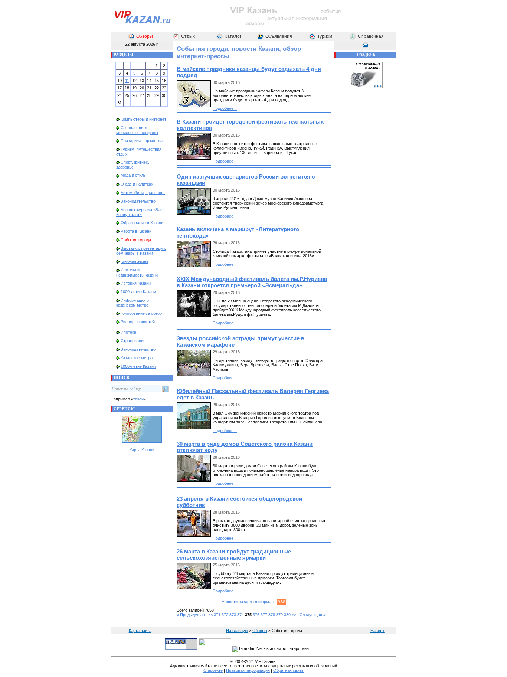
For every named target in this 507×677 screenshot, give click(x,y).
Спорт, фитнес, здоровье (132, 164)
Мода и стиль (133, 175)
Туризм (324, 36)
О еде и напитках (137, 184)
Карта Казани (142, 450)
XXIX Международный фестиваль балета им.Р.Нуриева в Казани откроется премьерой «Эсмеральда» (252, 282)
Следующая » (313, 614)
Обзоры (144, 36)
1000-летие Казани (138, 292)
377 (264, 614)
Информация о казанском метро (132, 302)
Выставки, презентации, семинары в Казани (141, 250)
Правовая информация (248, 670)
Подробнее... (225, 108)
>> (294, 614)
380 (287, 614)
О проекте (213, 670)
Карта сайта (140, 630)
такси (138, 399)
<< (210, 614)
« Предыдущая (191, 614)
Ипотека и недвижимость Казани (137, 272)
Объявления (278, 36)
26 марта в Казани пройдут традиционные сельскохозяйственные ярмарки (234, 554)
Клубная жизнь (134, 261)
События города (136, 240)
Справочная (371, 36)
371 (217, 614)
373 (232, 614)
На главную (237, 630)
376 (256, 614)
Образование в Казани (142, 222)
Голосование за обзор (141, 313)
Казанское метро (137, 358)
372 (225, 614)
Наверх (377, 630)
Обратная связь (288, 670)
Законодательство (138, 201)
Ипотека (128, 332)
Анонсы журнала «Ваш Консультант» (140, 212)
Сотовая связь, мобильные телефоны (137, 130)
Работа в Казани (136, 231)
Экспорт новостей (138, 322)
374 (240, 614)
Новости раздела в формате (253, 601)
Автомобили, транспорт (143, 192)
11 (127, 80)
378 (271, 614)
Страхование (133, 340)
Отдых (188, 36)
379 (279, 614)
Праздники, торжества (142, 140)
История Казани (136, 283)
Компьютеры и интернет (143, 119)
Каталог (233, 36)
